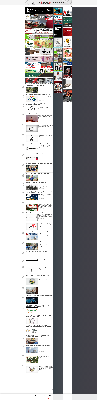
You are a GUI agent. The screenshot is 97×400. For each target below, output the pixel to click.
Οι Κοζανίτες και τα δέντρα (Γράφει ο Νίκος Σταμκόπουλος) (36, 182)
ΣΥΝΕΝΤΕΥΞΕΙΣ (38, 6)
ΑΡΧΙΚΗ (27, 6)
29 (27, 381)
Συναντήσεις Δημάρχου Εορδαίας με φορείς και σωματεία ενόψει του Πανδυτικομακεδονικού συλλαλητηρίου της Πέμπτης (37, 336)
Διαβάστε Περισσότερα (41, 91)
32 (27, 384)
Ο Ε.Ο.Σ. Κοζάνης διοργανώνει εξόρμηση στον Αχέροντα (35, 85)
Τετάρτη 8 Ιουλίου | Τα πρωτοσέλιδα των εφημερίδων (35, 286)
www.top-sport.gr (41, 392)
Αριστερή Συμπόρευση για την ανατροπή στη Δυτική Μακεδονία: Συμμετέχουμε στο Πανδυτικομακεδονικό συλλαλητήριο (37, 252)
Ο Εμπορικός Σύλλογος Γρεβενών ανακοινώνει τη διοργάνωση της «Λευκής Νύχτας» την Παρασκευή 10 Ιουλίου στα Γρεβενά (39, 192)
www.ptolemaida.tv (36, 392)
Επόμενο (28, 385)
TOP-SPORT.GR (45, 6)
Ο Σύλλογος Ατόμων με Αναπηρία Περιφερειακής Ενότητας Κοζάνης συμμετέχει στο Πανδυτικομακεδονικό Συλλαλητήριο (37, 306)
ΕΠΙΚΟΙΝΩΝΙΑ (56, 6)
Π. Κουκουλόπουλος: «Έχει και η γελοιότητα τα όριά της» (35, 259)
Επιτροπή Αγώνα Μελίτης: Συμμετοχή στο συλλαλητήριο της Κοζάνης (38, 345)
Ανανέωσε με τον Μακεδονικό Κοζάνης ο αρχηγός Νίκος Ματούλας (37, 173)
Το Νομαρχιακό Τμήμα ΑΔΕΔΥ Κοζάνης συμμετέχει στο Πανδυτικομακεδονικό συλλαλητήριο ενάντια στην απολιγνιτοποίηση (39, 202)
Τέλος (27, 386)
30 (27, 382)
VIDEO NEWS (32, 6)
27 (27, 379)
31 (27, 383)
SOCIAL (50, 6)
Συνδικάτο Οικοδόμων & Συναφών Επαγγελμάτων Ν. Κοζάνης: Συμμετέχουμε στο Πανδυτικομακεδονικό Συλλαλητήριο (39, 104)
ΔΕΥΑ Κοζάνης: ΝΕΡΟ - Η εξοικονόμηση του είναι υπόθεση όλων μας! (38, 94)
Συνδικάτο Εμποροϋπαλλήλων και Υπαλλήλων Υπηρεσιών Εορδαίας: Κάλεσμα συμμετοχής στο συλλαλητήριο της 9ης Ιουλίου (38, 143)
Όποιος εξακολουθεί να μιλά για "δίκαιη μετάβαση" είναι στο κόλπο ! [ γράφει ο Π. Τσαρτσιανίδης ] (67, 9)
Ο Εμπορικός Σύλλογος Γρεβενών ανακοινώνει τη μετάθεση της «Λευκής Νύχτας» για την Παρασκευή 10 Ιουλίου (38, 316)
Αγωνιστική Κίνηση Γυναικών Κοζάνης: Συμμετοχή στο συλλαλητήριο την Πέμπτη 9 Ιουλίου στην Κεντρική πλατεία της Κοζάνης (38, 212)
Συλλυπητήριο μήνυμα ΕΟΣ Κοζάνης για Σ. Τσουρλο (35, 113)
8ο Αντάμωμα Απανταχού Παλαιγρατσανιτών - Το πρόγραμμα (36, 354)
